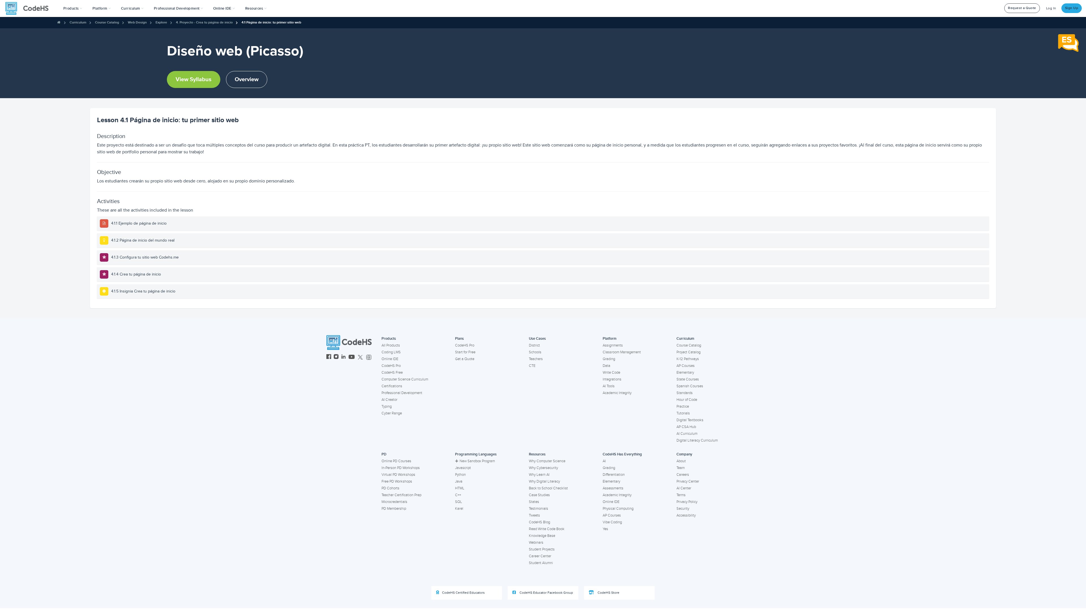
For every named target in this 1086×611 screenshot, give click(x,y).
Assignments (613, 345)
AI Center (683, 488)
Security (682, 508)
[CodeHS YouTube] (351, 357)
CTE (532, 365)
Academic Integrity (617, 393)
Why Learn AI (539, 474)
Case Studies (539, 495)
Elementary (685, 372)
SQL (458, 502)
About (681, 461)
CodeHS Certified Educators (463, 593)
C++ (458, 495)
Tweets (534, 515)
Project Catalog (688, 352)
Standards (684, 393)
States (534, 502)
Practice (682, 406)
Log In (1051, 8)
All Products (391, 345)
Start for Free (465, 352)
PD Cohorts (390, 488)
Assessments (613, 488)
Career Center (540, 556)
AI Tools (609, 386)
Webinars (536, 542)
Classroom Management (622, 352)
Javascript (463, 468)
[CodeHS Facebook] (328, 357)
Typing (387, 406)
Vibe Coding (612, 522)
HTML (459, 488)
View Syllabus (194, 79)
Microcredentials (394, 502)
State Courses (687, 379)
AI (604, 461)
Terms (681, 495)
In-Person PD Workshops (401, 468)
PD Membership (394, 508)
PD (384, 454)
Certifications (392, 386)
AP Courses (685, 365)
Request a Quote (1022, 8)
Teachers (536, 359)
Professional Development (402, 393)
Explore (161, 22)
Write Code (611, 372)
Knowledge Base (542, 535)
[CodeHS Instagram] (336, 357)
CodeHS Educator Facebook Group (546, 593)
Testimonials (538, 508)
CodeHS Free (392, 372)
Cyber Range (392, 413)
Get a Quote (464, 359)
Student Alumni (541, 563)
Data (606, 365)
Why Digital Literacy (544, 481)
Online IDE (390, 359)
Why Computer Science (547, 461)
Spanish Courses (689, 386)
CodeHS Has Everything (622, 454)
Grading (609, 359)
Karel (459, 508)
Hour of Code (686, 399)
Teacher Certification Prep (401, 495)
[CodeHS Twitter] (360, 357)
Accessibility (686, 515)
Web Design (137, 22)
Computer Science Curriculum (405, 379)
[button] (72, 8)
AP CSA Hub (686, 427)
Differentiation (614, 474)
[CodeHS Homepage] (29, 8)
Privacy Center (687, 481)
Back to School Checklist (548, 488)
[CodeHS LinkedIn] (343, 357)
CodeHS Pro (391, 365)
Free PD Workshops (397, 481)
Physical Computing (618, 508)
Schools (535, 352)
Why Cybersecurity (543, 468)
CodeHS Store (608, 593)
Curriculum (78, 22)
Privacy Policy (686, 502)
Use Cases (537, 339)
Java (458, 481)
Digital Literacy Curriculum (697, 440)
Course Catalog (107, 22)
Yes (605, 529)
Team (680, 468)
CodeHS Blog (539, 522)
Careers (682, 474)
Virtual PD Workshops (398, 474)
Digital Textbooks (689, 420)
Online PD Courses (396, 461)
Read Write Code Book (546, 529)
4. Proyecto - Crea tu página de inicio (204, 22)
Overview (246, 79)
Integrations (612, 379)
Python (460, 474)
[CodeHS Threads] (369, 357)
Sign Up (1071, 8)
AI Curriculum (686, 433)
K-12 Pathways (687, 359)
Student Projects (542, 549)
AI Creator (389, 399)
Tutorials (683, 413)
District (534, 345)
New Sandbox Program (477, 461)
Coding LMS (391, 352)
